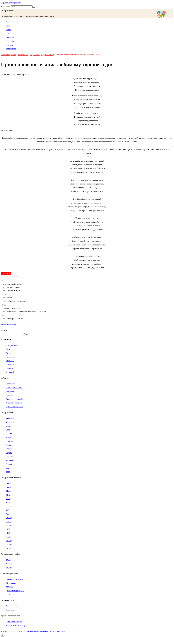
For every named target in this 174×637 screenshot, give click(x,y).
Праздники (10, 384)
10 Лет (8, 518)
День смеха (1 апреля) (15, 591)
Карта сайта (11, 49)
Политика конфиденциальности (37, 631)
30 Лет (8, 567)
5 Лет (8, 499)
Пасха (8, 594)
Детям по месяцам (14, 621)
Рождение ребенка (14, 403)
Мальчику (10, 460)
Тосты (8, 30)
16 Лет (8, 541)
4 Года (8, 495)
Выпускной (11, 391)
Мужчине (10, 422)
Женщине (10, 418)
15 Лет (8, 537)
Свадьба (9, 395)
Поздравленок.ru (8, 10)
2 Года (8, 487)
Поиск (4, 330)
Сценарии (10, 41)
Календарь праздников (8, 324)
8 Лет (8, 510)
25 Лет (8, 564)
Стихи (8, 26)
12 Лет (8, 525)
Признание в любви (14, 406)
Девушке (9, 449)
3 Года (8, 491)
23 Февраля (11, 583)
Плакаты (9, 45)
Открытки (10, 37)
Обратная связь (58, 631)
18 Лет (8, 548)
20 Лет (8, 560)
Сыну (8, 468)
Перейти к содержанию (11, 3)
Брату (8, 437)
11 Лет (8, 521)
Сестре (9, 433)
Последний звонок (14, 387)
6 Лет (8, 502)
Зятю (8, 472)
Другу (8, 445)
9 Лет (8, 514)
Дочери (9, 464)
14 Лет (8, 533)
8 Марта (9, 587)
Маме (8, 426)
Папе (8, 430)
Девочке (9, 456)
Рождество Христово (15, 579)
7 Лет (8, 506)
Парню (9, 453)
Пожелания (11, 33)
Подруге (9, 441)
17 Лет (8, 544)
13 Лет (8, 529)
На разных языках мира (16, 625)
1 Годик (9, 483)
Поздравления (12, 22)
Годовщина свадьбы (14, 399)
